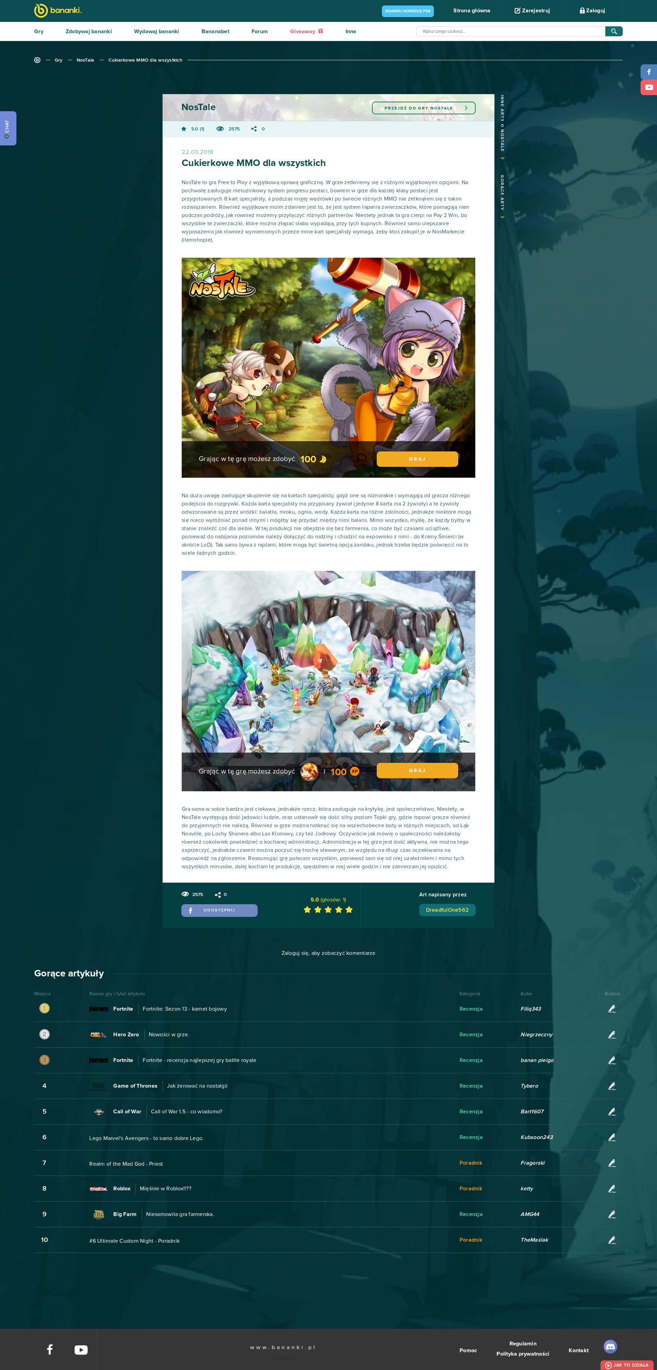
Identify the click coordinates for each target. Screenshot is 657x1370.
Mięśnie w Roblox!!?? (165, 1188)
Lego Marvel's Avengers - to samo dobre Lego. (146, 1138)
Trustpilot (283, 1358)
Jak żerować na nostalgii (197, 1086)
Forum (260, 31)
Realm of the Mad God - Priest (126, 1164)
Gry (38, 31)
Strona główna (471, 10)
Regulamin (523, 1343)
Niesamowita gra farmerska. (180, 1214)
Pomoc (468, 1350)
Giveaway (303, 31)
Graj (417, 459)
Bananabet (215, 31)
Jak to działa (631, 1365)
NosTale (85, 60)
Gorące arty (502, 193)
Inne (351, 31)
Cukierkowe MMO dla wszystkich (145, 60)
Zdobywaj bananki (89, 31)
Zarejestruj (535, 10)
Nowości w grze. (169, 1034)
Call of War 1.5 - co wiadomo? (186, 1111)
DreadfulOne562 (447, 910)
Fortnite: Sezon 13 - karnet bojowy (185, 1009)
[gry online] (58, 11)
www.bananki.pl (283, 1347)
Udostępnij (219, 910)
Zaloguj (595, 10)
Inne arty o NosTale (502, 123)
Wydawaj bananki (156, 31)
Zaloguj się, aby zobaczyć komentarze (329, 953)
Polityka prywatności (523, 1354)
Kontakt (579, 1350)
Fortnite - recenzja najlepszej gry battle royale (199, 1060)
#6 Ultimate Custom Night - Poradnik (134, 1241)
